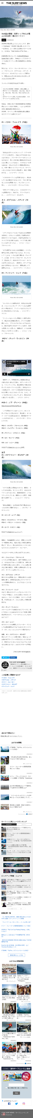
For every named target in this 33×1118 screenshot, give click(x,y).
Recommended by (22, 814)
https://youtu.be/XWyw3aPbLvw (11, 406)
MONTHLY (9, 824)
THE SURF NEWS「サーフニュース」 (14, 1112)
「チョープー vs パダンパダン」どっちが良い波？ (16, 922)
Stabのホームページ (15, 447)
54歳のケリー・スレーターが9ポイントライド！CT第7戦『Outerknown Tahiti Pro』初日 (19, 840)
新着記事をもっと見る (16, 955)
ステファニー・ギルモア (10, 684)
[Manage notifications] (3, 1114)
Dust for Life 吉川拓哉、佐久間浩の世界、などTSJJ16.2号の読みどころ (15, 946)
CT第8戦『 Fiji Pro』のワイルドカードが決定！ (15, 950)
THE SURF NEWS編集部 (17, 662)
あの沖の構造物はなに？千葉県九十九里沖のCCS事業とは (19, 828)
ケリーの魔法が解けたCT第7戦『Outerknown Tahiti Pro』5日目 (19, 846)
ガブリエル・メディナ (9, 680)
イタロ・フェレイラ (9, 677)
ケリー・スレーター (9, 682)
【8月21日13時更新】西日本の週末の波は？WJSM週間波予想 (16, 940)
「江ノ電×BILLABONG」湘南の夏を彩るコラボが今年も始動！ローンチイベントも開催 (16, 917)
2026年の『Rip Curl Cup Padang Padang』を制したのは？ (15, 930)
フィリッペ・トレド (9, 686)
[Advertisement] (16, 712)
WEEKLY (24, 824)
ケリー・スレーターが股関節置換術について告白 (15, 926)
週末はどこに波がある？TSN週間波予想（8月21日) (15, 935)
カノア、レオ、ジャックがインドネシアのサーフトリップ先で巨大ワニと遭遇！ (19, 852)
